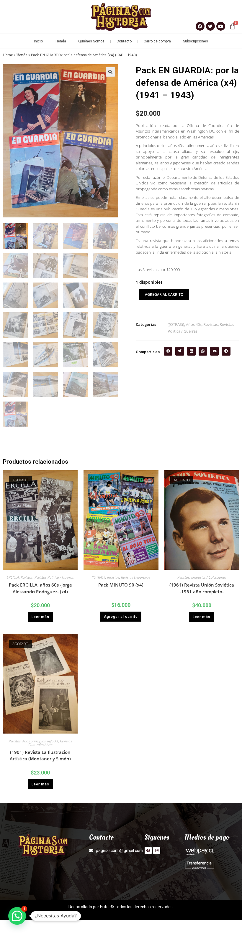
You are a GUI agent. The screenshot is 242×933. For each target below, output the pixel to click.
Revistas (210, 324)
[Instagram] (156, 850)
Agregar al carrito (164, 294)
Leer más (40, 617)
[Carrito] (232, 26)
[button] (110, 72)
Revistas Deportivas (135, 577)
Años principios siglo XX (40, 741)
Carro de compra (157, 41)
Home (8, 55)
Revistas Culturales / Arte (50, 743)
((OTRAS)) (176, 324)
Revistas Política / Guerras (54, 577)
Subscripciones (195, 41)
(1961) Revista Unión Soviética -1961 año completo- (201, 588)
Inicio (38, 41)
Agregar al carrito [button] (121, 617)
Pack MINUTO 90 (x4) (120, 585)
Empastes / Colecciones (208, 577)
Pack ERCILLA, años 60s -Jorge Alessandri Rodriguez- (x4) (40, 588)
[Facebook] (148, 850)
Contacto (124, 41)
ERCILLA (13, 577)
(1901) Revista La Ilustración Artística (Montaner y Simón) (40, 755)
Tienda (60, 41)
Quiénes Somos (91, 41)
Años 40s (194, 324)
